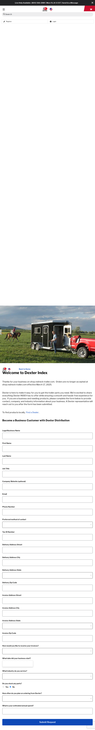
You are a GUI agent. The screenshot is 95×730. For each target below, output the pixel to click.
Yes (6, 687)
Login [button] (54, 21)
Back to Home (24, 369)
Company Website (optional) (14, 481)
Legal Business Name (11, 431)
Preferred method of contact (14, 519)
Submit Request (47, 722)
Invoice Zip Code (9, 633)
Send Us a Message (70, 3)
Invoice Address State (11, 621)
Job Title (5, 469)
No (13, 687)
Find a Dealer (32, 412)
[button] (47, 9)
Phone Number (8, 507)
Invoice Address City (10, 608)
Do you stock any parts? (12, 684)
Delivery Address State (11, 570)
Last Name (6, 456)
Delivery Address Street (12, 545)
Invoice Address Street (11, 595)
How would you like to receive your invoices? (20, 646)
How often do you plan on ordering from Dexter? (22, 693)
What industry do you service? (14, 671)
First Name (6, 443)
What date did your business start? (16, 658)
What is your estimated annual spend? (18, 706)
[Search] (4, 14)
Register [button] (9, 21)
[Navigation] (3, 9)
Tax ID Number (8, 532)
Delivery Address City (11, 557)
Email (4, 494)
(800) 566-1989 (38, 3)
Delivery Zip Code (9, 583)
